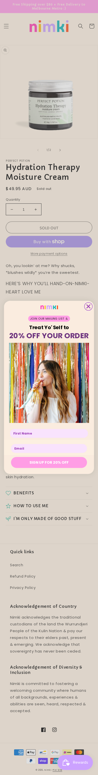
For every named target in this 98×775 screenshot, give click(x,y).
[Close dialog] (88, 307)
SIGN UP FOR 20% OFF (49, 462)
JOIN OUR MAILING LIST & (49, 319)
